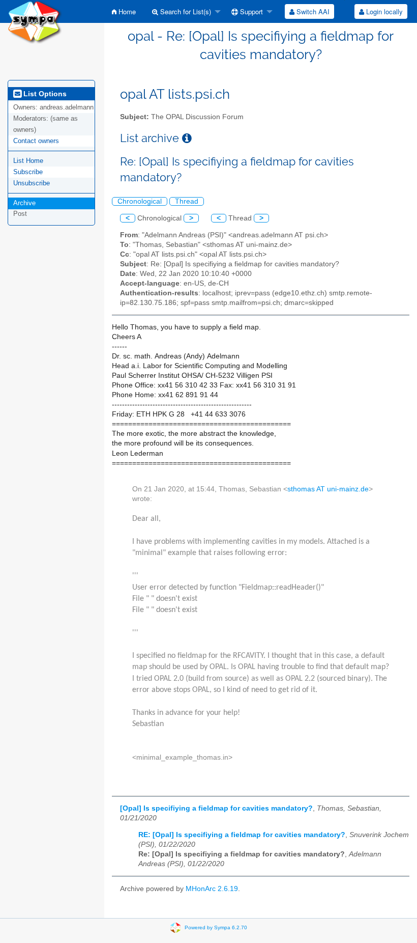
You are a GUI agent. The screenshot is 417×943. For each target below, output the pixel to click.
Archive (24, 203)
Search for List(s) (184, 11)
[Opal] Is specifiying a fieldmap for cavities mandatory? (216, 808)
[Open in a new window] (187, 138)
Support (250, 11)
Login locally (383, 11)
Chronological (139, 201)
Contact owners (36, 141)
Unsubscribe (31, 183)
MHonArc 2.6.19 (212, 889)
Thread (186, 201)
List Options (44, 94)
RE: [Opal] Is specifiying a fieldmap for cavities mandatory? (241, 835)
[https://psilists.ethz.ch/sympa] (35, 21)
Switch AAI (312, 11)
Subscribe (28, 172)
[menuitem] (124, 11)
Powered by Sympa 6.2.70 (216, 927)
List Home (28, 160)
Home (126, 11)
